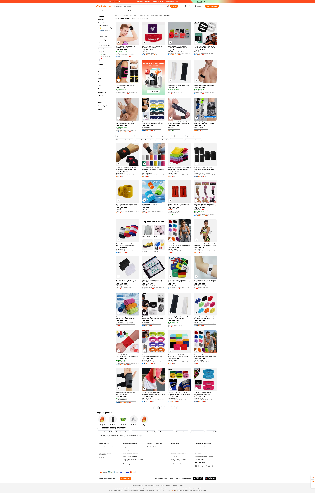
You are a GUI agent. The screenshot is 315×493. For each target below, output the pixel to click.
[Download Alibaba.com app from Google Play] (210, 478)
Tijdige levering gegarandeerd (130, 453)
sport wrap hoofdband (183, 431)
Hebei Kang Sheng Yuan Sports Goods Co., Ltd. (127, 92)
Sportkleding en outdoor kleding (129, 15)
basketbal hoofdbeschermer (124, 136)
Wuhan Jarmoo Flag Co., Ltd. (149, 53)
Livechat (173, 450)
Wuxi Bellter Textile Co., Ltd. (175, 92)
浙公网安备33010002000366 (184, 490)
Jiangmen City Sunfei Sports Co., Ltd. (203, 53)
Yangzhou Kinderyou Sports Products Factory (205, 92)
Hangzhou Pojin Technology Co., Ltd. (125, 287)
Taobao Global (164, 485)
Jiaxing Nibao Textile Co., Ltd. (201, 129)
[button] (168, 6)
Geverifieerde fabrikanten (153, 446)
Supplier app (163, 478)
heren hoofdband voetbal (135, 435)
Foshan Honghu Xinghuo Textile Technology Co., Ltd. (127, 250)
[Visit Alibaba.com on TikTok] (212, 466)
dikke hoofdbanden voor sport (166, 431)
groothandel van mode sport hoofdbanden (161, 136)
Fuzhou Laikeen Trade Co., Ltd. (201, 287)
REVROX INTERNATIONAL (174, 212)
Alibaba (117, 15)
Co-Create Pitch (103, 450)
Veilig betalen (126, 446)
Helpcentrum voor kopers (177, 446)
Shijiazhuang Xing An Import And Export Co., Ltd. (153, 287)
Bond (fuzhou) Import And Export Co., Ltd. (178, 287)
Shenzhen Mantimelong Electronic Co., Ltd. (153, 174)
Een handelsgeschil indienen (178, 453)
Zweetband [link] (167, 15)
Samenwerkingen (199, 459)
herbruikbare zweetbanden (122, 431)
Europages (181, 485)
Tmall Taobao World (149, 485)
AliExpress (134, 485)
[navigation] (105, 212)
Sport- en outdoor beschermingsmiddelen (151, 15)
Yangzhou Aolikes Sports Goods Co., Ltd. (126, 54)
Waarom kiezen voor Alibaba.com (107, 446)
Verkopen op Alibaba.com (201, 446)
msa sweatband (212, 431)
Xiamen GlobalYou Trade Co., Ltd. (176, 250)
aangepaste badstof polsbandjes (125, 139)
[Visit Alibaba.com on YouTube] (209, 466)
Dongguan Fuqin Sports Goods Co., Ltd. (204, 214)
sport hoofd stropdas (163, 139)
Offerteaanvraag (151, 450)
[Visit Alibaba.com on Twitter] (203, 466)
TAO (170, 485)
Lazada (157, 485)
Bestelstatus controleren (201, 453)
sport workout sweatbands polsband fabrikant (144, 431)
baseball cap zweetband (193, 136)
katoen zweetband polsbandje (194, 139)
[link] (313, 477)
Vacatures (101, 457)
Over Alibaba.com (104, 443)
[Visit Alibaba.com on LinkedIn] (199, 466)
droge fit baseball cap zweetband (145, 139)
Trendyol (175, 485)
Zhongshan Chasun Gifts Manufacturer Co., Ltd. (127, 174)
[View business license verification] (172, 490)
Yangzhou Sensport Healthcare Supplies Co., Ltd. (205, 174)
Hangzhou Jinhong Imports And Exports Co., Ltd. (127, 211)
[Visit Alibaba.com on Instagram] (206, 466)
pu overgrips (102, 435)
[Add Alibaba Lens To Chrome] (125, 478)
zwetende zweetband (177, 139)
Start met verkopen (200, 450)
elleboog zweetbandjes (198, 431)
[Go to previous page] (154, 408)
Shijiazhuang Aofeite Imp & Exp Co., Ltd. (126, 130)
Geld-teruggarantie (128, 450)
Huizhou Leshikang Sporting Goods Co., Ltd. (179, 53)
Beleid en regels (127, 464)
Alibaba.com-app (187, 478)
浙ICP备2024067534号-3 (199, 490)
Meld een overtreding (176, 464)
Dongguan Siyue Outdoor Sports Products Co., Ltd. (205, 250)
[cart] (190, 6)
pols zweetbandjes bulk (141, 136)
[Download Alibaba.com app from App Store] (198, 478)
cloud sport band (179, 136)
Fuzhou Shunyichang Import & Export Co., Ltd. (179, 174)
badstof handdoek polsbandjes (117, 435)
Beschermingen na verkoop (130, 456)
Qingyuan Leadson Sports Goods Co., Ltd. (152, 211)
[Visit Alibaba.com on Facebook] (196, 466)
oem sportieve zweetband (106, 431)
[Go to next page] (177, 408)
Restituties (174, 456)
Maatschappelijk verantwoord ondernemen (106, 453)
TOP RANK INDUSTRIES (174, 129)
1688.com (140, 485)
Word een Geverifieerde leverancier (204, 456)
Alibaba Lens (102, 478)
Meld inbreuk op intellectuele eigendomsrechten (178, 460)
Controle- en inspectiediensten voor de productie (133, 460)
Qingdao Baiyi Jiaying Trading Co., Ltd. (125, 324)
